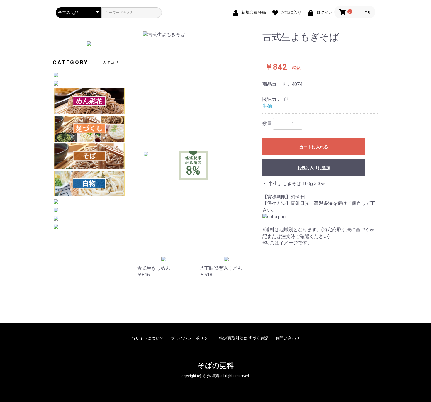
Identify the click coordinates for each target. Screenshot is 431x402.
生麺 (267, 106)
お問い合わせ (287, 338)
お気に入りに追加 (313, 168)
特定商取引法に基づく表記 (243, 338)
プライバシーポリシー (191, 338)
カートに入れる (313, 146)
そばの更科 (216, 366)
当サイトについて (147, 338)
